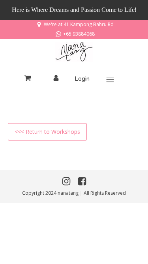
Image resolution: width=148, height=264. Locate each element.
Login (82, 78)
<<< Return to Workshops (47, 131)
